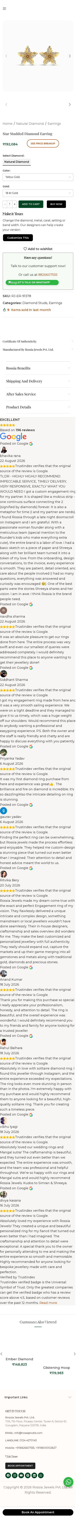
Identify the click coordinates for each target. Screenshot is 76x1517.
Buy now (56, 204)
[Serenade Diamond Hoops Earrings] (56, 1347)
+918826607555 (24, 1447)
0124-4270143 (28, 1440)
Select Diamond (13, 155)
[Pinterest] (28, 1475)
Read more (48, 1303)
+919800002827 (46, 1447)
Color (6, 170)
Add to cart (31, 204)
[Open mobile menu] (4, 8)
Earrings (54, 124)
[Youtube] (21, 1475)
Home (7, 124)
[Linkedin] (34, 1475)
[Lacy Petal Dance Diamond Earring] (19, 1347)
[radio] (17, 162)
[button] (6, 56)
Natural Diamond (30, 124)
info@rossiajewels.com (28, 1433)
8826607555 (47, 275)
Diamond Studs (34, 303)
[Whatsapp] (41, 1475)
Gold (6, 186)
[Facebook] (8, 1475)
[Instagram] (14, 1475)
